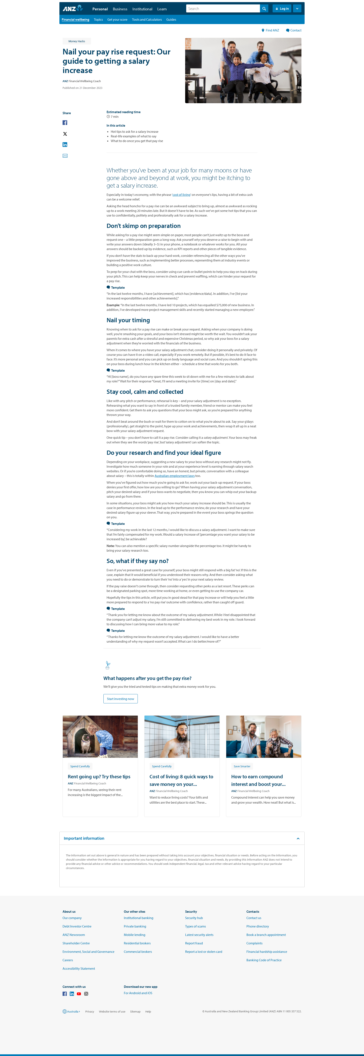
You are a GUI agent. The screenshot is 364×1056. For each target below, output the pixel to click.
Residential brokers (137, 943)
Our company (72, 918)
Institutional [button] (142, 8)
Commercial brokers (138, 951)
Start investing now (120, 699)
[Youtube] (79, 994)
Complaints (254, 943)
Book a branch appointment (266, 935)
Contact (295, 30)
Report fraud (194, 943)
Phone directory (257, 926)
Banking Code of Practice (264, 960)
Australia (72, 1011)
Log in (284, 8)
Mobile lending (134, 935)
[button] (297, 8)
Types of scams (195, 926)
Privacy (89, 1011)
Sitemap (135, 1011)
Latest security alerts (199, 935)
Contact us (253, 918)
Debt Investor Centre (77, 926)
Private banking (135, 926)
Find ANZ (273, 30)
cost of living (181, 194)
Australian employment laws (175, 476)
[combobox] (227, 8)
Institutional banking (138, 918)
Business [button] (120, 8)
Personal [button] (100, 8)
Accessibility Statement (79, 968)
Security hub (194, 918)
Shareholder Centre (76, 943)
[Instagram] (86, 994)
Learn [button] (162, 8)
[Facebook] (65, 994)
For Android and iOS (138, 993)
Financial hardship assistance (266, 951)
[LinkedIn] (72, 994)
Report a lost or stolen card (203, 951)
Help (148, 1011)
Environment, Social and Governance (88, 951)
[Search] (264, 8)
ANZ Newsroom (74, 935)
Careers (68, 960)
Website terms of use (112, 1011)
